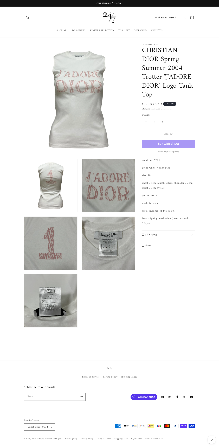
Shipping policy (121, 439)
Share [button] (148, 245)
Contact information (154, 439)
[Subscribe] (81, 397)
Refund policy (71, 439)
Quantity (146, 115)
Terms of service (104, 439)
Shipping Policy (129, 377)
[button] (27, 17)
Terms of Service (91, 377)
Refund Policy (110, 377)
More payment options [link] (168, 151)
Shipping (146, 109)
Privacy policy (87, 439)
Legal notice (136, 439)
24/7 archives (38, 439)
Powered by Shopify (53, 439)
